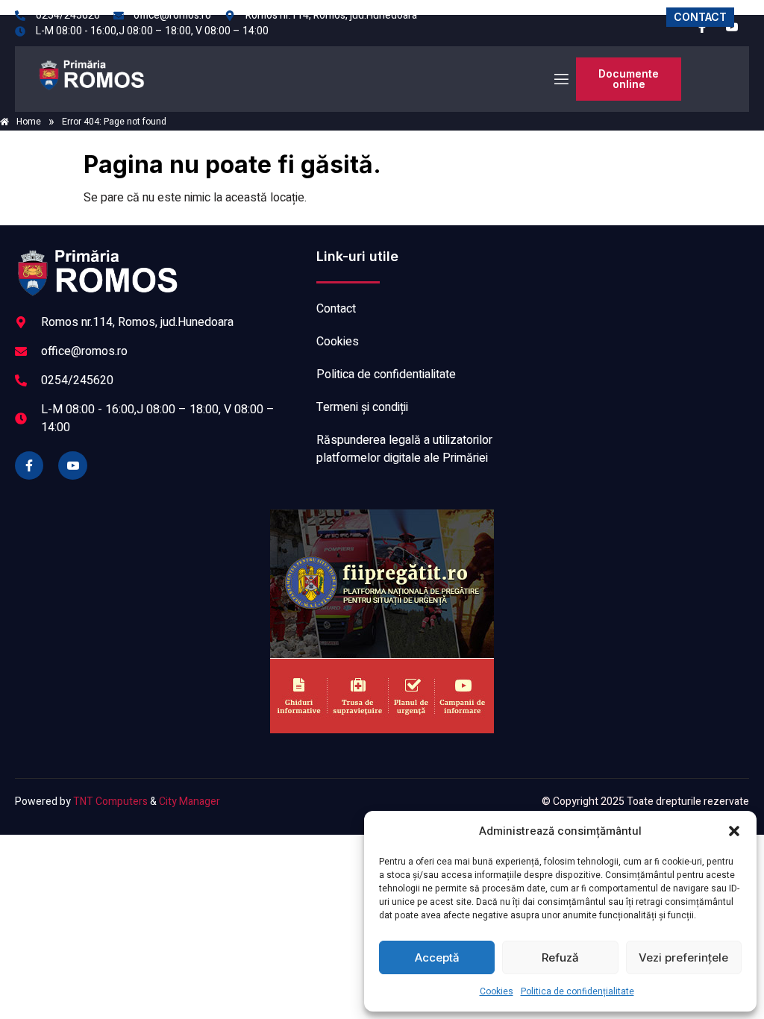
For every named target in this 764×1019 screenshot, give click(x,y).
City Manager (189, 801)
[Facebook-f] (29, 465)
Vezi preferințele (683, 957)
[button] (734, 831)
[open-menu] (560, 79)
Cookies (496, 991)
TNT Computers (110, 801)
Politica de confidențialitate (577, 991)
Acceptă (437, 957)
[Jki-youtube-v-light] (72, 465)
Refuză (560, 957)
